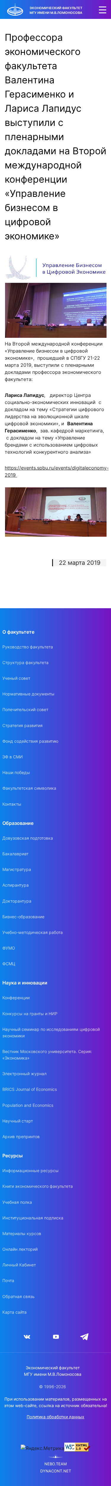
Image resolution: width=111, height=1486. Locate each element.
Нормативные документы (28, 693)
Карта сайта (14, 1312)
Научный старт (17, 1120)
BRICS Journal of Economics (29, 1089)
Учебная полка (17, 1202)
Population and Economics (27, 1105)
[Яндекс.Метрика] (42, 1448)
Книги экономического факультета (37, 1186)
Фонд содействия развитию (30, 741)
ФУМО (8, 947)
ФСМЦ (8, 963)
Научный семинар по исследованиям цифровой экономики (51, 1032)
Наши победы (16, 772)
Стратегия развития (22, 725)
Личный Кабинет (19, 1264)
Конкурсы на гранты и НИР (29, 1013)
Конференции (16, 997)
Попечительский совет (25, 709)
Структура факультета (25, 662)
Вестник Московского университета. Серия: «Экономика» (47, 1054)
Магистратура (16, 869)
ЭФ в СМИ (12, 756)
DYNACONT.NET (55, 1471)
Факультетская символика (29, 788)
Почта (8, 1280)
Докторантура (16, 900)
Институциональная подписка (32, 1217)
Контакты (11, 804)
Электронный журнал (24, 1073)
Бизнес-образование (23, 916)
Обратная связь (18, 1296)
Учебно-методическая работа (32, 932)
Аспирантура (15, 885)
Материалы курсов (21, 1233)
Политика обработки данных (55, 1416)
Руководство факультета (27, 646)
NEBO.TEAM (55, 1464)
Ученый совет (16, 678)
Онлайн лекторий (20, 1249)
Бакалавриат (15, 853)
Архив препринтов (21, 1136)
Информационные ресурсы (30, 1170)
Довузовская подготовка (27, 838)
